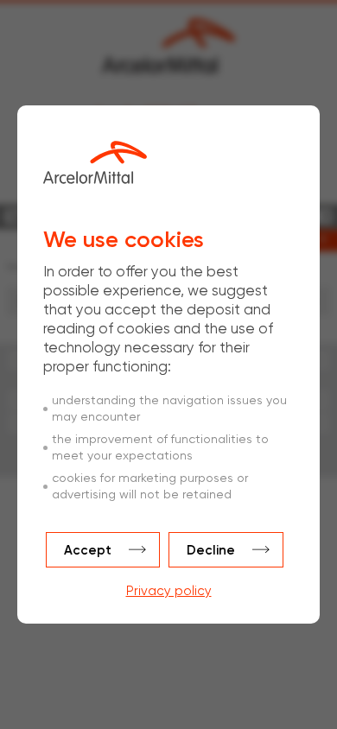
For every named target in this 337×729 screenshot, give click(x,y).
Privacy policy (169, 591)
